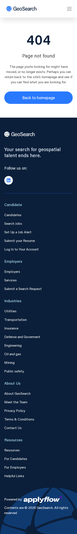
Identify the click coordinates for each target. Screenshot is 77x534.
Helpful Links (14, 475)
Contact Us (13, 427)
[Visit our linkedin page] (8, 180)
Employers (12, 271)
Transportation (15, 319)
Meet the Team (15, 402)
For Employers (15, 467)
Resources (12, 450)
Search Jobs (13, 223)
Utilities (10, 311)
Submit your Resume (19, 240)
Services (10, 280)
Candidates (12, 214)
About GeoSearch (17, 393)
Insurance (11, 328)
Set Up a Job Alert (17, 232)
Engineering (13, 345)
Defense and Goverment (22, 336)
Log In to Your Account (21, 249)
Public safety (14, 371)
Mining (9, 362)
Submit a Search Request (23, 288)
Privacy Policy (14, 410)
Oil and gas (12, 354)
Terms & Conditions (19, 419)
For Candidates (15, 458)
